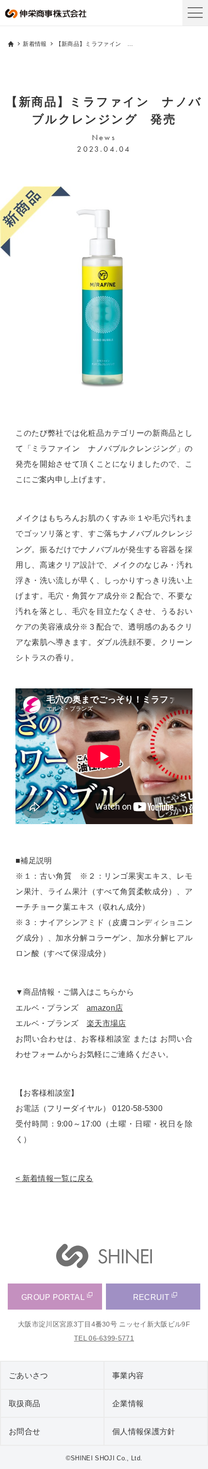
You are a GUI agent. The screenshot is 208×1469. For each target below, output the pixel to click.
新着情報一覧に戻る (57, 1178)
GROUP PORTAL (53, 1297)
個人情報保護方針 (144, 1431)
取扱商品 (24, 1403)
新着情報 (34, 44)
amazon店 (105, 1007)
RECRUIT (151, 1297)
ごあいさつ (28, 1375)
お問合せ (24, 1431)
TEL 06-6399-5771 (104, 1338)
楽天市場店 (106, 1023)
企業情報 (128, 1403)
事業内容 (128, 1375)
